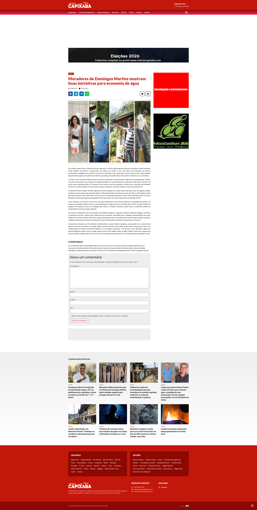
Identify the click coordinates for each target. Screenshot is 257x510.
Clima (73, 463)
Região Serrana (168, 466)
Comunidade (81, 463)
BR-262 (123, 12)
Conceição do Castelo (147, 463)
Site (71, 308)
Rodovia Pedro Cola (111, 469)
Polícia (131, 12)
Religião (100, 469)
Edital (106, 463)
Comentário (75, 266)
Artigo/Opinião (86, 460)
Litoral (135, 466)
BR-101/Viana (108, 460)
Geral (110, 466)
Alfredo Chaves (150, 460)
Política (139, 12)
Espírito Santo (176, 463)
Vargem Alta (72, 12)
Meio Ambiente (76, 469)
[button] (186, 12)
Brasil (160, 460)
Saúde (73, 472)
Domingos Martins (163, 463)
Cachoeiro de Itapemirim (86, 12)
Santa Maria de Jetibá (154, 469)
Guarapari (117, 466)
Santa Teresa (167, 469)
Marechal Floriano (103, 12)
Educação (113, 463)
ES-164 (81, 466)
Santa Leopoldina (139, 469)
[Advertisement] (128, 30)
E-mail (73, 299)
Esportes (97, 466)
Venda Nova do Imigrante (141, 472)
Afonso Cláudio (138, 460)
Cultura (90, 463)
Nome (73, 291)
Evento (104, 466)
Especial (89, 466)
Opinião (146, 12)
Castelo (135, 463)
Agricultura (75, 460)
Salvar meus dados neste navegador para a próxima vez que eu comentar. (100, 316)
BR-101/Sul (97, 460)
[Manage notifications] (252, 505)
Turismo (80, 472)
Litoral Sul (115, 12)
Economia (98, 463)
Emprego (74, 466)
